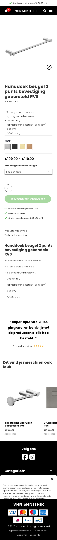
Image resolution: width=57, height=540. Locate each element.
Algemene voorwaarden (20, 530)
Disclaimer (22, 535)
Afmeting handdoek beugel (21, 165)
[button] (52, 479)
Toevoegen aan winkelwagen (28, 198)
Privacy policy (40, 530)
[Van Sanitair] (26, 10)
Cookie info (35, 535)
